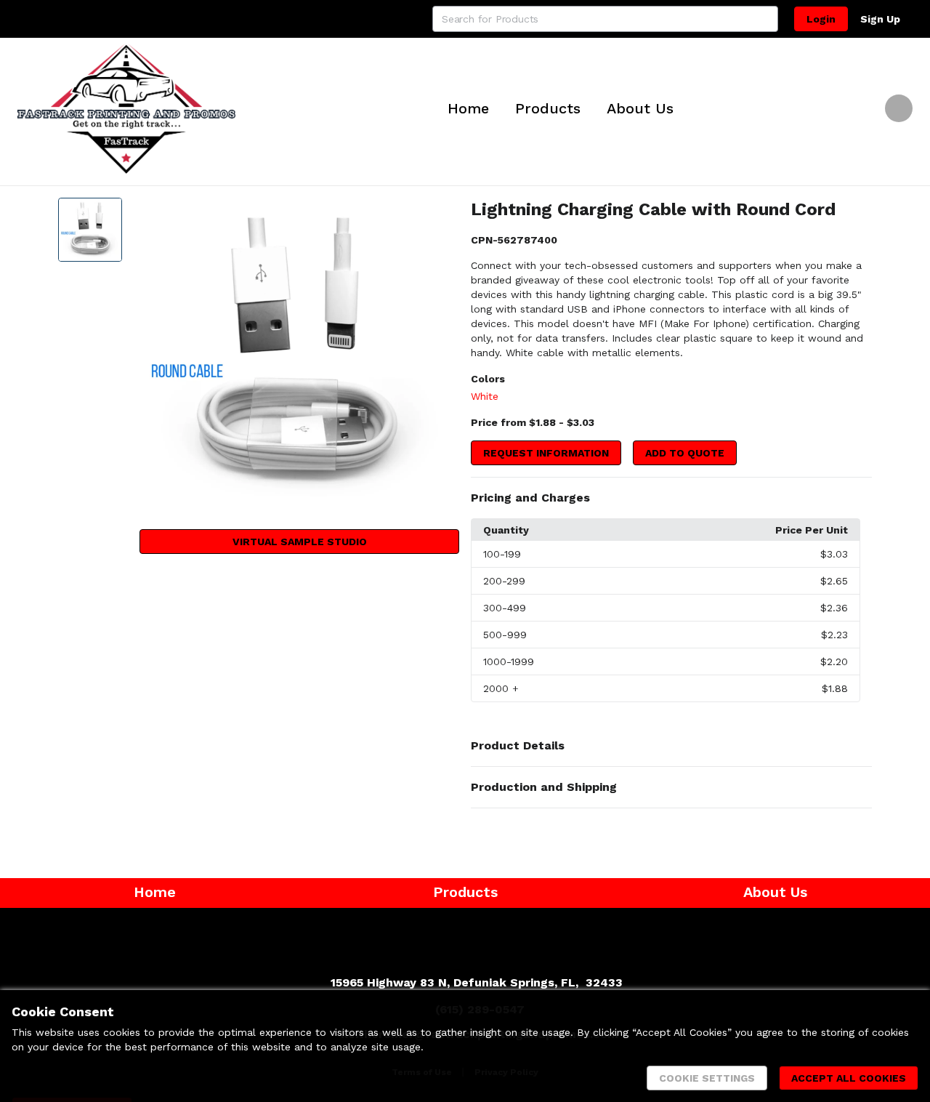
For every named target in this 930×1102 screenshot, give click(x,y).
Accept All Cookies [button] (848, 1078)
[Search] (765, 19)
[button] (671, 498)
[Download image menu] (441, 216)
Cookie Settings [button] (707, 1078)
